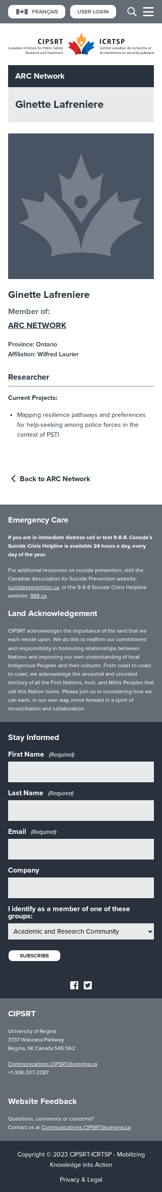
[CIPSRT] (81, 53)
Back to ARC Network (54, 478)
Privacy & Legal (81, 1179)
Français (45, 12)
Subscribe (34, 956)
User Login (93, 12)
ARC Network (37, 325)
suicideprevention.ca (33, 587)
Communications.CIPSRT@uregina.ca (52, 1064)
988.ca (38, 596)
